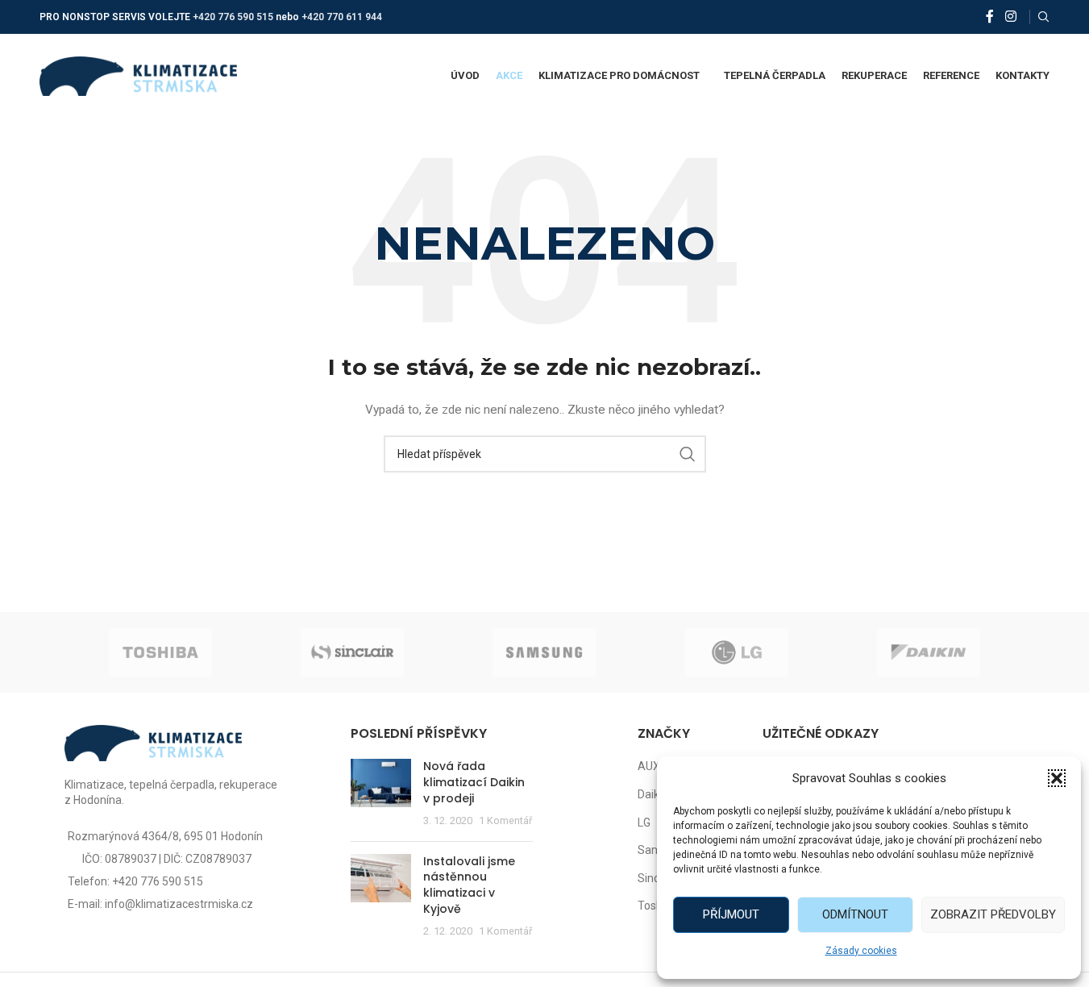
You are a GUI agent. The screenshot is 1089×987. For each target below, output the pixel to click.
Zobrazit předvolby (993, 914)
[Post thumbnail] (381, 793)
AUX (649, 766)
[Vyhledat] (1044, 17)
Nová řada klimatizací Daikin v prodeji (474, 782)
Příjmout (731, 914)
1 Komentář (505, 820)
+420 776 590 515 (233, 17)
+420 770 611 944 (341, 17)
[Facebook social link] (990, 16)
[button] (1057, 778)
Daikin (653, 794)
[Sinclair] (352, 652)
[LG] (737, 652)
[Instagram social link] (1010, 16)
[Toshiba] (160, 652)
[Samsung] (544, 652)
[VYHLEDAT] (687, 454)
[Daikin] (929, 652)
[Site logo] (138, 75)
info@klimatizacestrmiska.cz (179, 903)
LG (644, 822)
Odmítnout (855, 914)
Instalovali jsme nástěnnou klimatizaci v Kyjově (469, 885)
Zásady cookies (861, 950)
